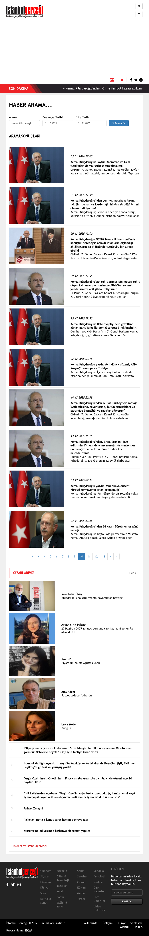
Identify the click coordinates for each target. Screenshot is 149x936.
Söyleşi (98, 882)
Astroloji (99, 876)
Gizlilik (124, 927)
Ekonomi (46, 882)
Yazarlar (62, 886)
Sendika (99, 871)
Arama (13, 117)
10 (81, 556)
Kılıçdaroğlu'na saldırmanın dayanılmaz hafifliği (92, 598)
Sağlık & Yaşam (62, 904)
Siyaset (44, 876)
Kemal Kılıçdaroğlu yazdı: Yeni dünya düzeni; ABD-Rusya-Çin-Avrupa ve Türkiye (104, 366)
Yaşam (81, 899)
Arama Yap (120, 123)
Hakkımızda (89, 923)
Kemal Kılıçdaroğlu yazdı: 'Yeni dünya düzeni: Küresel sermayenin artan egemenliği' (100, 488)
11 (88, 556)
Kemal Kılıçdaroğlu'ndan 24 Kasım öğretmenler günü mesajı (104, 528)
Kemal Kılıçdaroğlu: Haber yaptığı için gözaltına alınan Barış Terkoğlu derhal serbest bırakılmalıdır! (104, 326)
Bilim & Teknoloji (63, 878)
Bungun (66, 728)
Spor (43, 893)
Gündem (45, 871)
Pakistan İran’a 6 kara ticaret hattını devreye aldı (56, 820)
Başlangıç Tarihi (53, 117)
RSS (140, 927)
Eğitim (81, 887)
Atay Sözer (68, 692)
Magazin (62, 871)
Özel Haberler (99, 889)
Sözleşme (136, 923)
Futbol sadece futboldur (77, 695)
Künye (122, 923)
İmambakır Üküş (71, 594)
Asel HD (66, 659)
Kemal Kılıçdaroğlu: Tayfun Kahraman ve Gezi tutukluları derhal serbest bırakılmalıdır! (100, 164)
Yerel (60, 891)
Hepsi (132, 573)
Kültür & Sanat (45, 901)
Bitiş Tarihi (83, 117)
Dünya (44, 887)
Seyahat (82, 876)
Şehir (80, 871)
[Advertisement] (74, 50)
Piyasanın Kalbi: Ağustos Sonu (80, 663)
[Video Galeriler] (123, 79)
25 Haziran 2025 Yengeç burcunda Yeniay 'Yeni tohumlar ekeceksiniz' (97, 630)
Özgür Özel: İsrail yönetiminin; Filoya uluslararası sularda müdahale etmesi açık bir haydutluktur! (78, 780)
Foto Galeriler (99, 899)
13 (103, 556)
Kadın (60, 897)
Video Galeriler (99, 908)
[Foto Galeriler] (112, 79)
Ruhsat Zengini (33, 808)
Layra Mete (68, 724)
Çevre (81, 882)
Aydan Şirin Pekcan (73, 625)
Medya (81, 893)
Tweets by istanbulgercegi (30, 846)
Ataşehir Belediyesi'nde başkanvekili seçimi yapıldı (57, 831)
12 (96, 556)
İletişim (107, 923)
